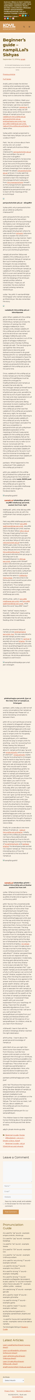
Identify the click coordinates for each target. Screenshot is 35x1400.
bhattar (22, 641)
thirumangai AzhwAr (15, 182)
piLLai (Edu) (9, 4)
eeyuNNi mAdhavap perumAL (14, 124)
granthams (18, 5)
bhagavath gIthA (20, 4)
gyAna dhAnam (16, 7)
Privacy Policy (9, 1391)
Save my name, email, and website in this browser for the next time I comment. (18, 1203)
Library (15, 16)
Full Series (7, 79)
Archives (6, 1377)
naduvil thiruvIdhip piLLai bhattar (16, 126)
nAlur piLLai (24, 531)
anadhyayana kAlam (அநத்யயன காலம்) (17, 1367)
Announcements (16, 9)
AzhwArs (19, 233)
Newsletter (8, 16)
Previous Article (9, 74)
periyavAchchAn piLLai (11, 119)
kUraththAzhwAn (12, 844)
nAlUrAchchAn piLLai (11, 543)
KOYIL (9, 25)
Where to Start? (17, 2)
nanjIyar (26, 639)
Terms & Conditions (23, 1391)
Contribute (23, 13)
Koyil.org (7, 2)
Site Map (7, 7)
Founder (14, 13)
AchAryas (27, 2)
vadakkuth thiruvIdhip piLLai (14, 117)
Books (25, 5)
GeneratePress (17, 1397)
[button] (24, 27)
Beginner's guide (12, 1135)
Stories (22, 1135)
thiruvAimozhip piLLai (11, 552)
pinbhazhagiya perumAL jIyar (14, 121)
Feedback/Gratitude (11, 11)
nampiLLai (23, 107)
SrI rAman (25, 944)
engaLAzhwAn (12, 752)
